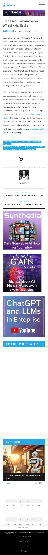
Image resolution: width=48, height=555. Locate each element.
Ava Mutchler (8, 31)
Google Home (10, 149)
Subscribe (24, 546)
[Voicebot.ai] (18, 4)
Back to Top (23, 528)
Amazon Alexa (34, 141)
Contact (24, 551)
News (8, 483)
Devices (7, 144)
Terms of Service (24, 536)
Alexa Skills (21, 141)
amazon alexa (18, 147)
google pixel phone (26, 149)
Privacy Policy (24, 541)
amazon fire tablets (35, 147)
